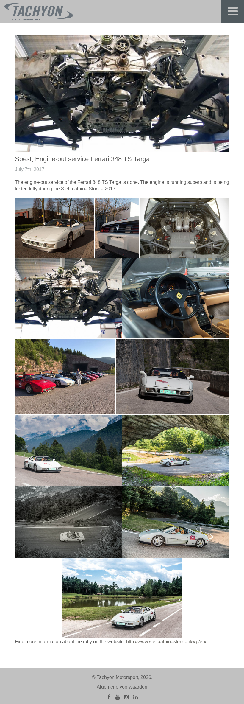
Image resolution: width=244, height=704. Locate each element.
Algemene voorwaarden (122, 686)
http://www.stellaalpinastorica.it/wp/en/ (166, 641)
